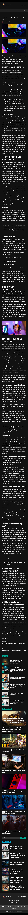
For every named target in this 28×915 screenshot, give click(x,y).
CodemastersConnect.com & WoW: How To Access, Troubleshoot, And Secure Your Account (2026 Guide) (14, 718)
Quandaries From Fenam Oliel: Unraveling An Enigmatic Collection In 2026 (5, 661)
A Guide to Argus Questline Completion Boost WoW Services (14, 740)
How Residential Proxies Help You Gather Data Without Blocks (5, 871)
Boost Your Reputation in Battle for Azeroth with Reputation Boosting (14, 802)
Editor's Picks (7, 638)
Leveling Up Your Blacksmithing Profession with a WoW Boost (14, 822)
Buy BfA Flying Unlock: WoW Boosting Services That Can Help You (14, 781)
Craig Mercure (6, 21)
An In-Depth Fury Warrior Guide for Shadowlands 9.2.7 (13, 643)
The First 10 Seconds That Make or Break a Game (5, 863)
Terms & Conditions (17, 906)
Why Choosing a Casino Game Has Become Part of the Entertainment (5, 887)
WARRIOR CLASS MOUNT (11, 145)
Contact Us (13, 908)
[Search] (24, 10)
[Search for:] (11, 838)
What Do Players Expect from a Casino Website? (5, 694)
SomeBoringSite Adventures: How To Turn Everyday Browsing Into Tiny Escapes (5, 686)
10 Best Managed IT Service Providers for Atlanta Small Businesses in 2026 (5, 855)
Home (3, 906)
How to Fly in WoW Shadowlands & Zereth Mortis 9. (14, 649)
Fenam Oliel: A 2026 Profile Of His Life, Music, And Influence (5, 678)
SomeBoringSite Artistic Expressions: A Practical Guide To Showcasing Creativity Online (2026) (5, 669)
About (24, 906)
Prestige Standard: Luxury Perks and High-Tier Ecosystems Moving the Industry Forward (5, 879)
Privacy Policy (8, 906)
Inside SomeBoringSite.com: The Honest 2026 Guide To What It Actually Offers (5, 702)
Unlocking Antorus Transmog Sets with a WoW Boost (14, 761)
